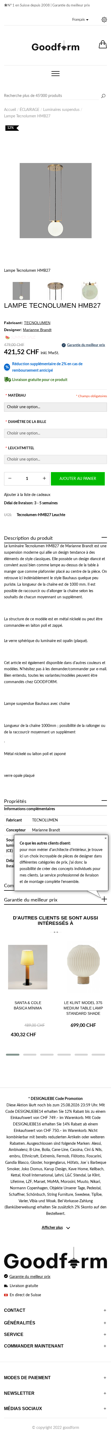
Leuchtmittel (19, 448)
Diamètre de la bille (25, 422)
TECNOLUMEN (45, 820)
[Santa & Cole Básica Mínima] (27, 968)
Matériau (15, 395)
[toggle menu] (55, 74)
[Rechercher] (103, 96)
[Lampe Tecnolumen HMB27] (55, 200)
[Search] (55, 96)
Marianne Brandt (46, 830)
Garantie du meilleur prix (71, 5)
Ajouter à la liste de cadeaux (27, 495)
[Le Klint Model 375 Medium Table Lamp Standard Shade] (83, 968)
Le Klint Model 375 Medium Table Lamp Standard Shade (83, 1008)
